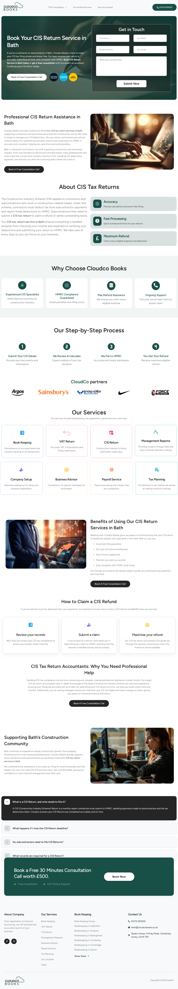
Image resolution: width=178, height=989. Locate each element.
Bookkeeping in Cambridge (87, 945)
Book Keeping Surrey (84, 921)
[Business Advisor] (66, 470)
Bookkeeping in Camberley (87, 940)
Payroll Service (111, 479)
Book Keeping (22, 442)
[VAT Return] (66, 432)
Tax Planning (157, 479)
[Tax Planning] (156, 470)
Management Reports (155, 441)
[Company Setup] (21, 470)
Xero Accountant (105, 7)
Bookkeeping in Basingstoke (88, 935)
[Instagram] (14, 941)
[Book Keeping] (22, 433)
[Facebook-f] (7, 941)
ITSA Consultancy (56, 7)
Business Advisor (66, 479)
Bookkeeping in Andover (86, 930)
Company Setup (21, 479)
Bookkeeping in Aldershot (87, 926)
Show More (81, 956)
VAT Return (66, 441)
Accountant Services (82, 7)
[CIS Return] (111, 433)
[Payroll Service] (111, 470)
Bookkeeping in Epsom (85, 949)
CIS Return (111, 442)
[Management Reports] (156, 432)
